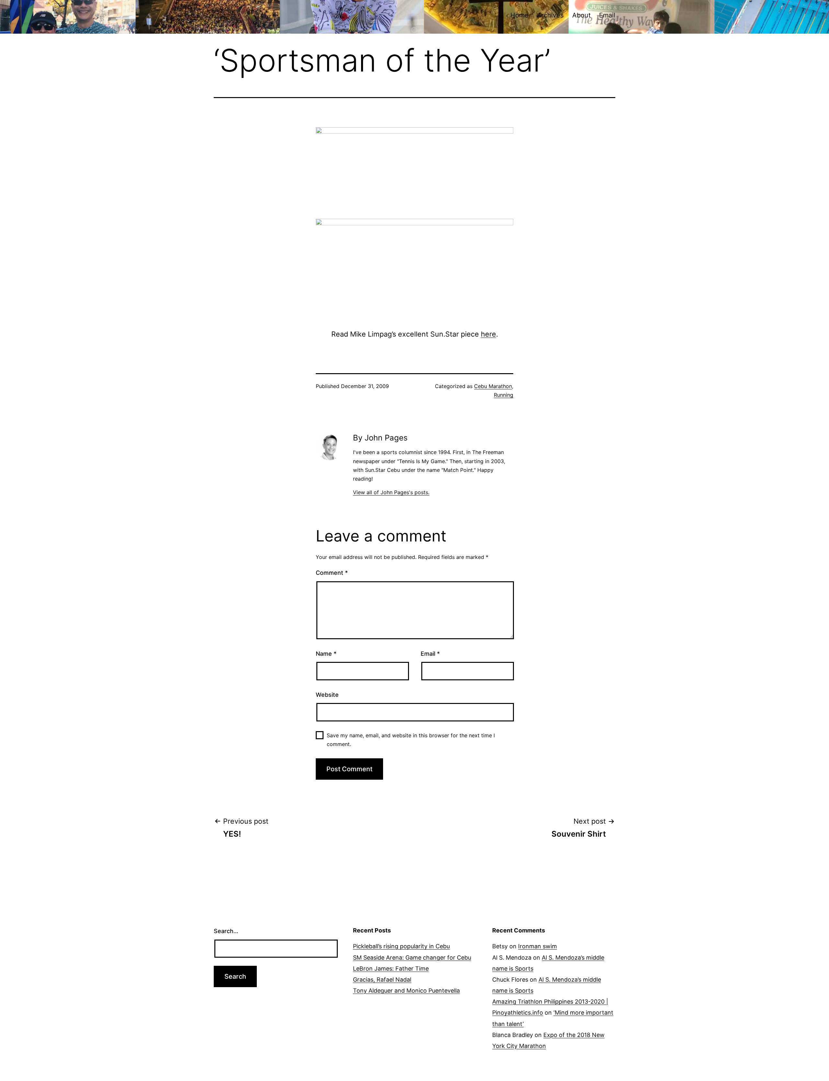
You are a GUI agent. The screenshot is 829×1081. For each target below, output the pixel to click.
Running (503, 395)
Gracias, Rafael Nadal (382, 979)
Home (519, 15)
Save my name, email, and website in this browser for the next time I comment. (411, 739)
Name (326, 653)
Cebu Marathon (493, 386)
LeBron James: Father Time (391, 968)
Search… (226, 931)
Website (327, 694)
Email (607, 15)
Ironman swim (537, 946)
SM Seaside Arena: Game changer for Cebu (412, 957)
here (488, 334)
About (581, 15)
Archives (550, 15)
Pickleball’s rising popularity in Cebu (401, 946)
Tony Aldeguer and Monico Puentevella (406, 990)
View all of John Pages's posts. (391, 492)
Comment (332, 572)
